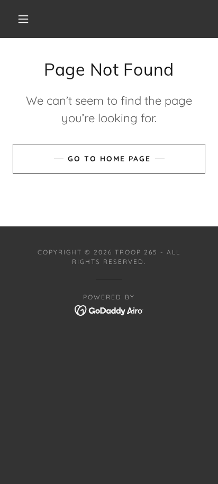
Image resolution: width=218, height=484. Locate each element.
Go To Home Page (109, 158)
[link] (109, 309)
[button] (23, 19)
